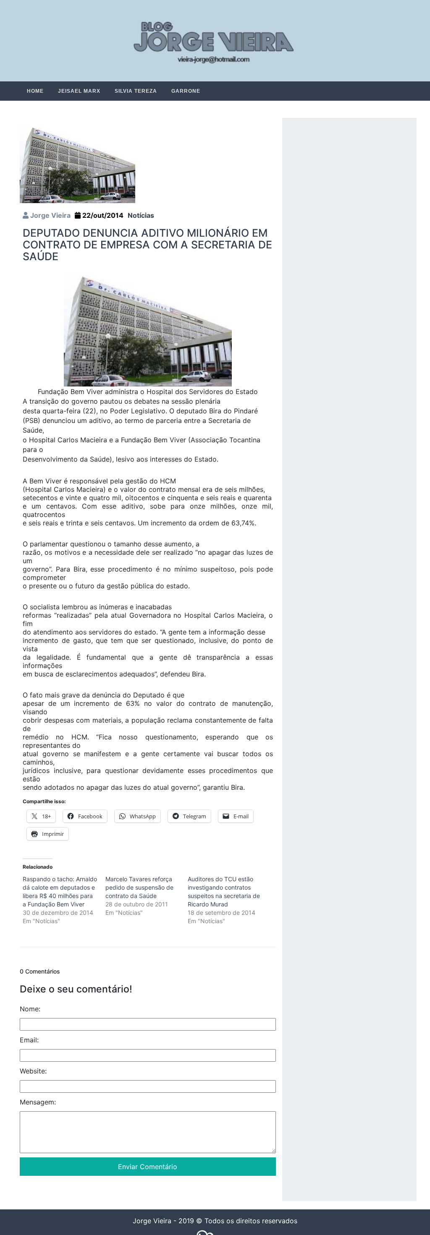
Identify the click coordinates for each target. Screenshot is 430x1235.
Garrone (185, 91)
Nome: (30, 1009)
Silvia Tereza (136, 91)
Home (35, 91)
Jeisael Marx (79, 91)
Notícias (141, 215)
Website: (33, 1071)
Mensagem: (38, 1102)
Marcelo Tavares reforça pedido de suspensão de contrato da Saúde (139, 888)
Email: (29, 1040)
